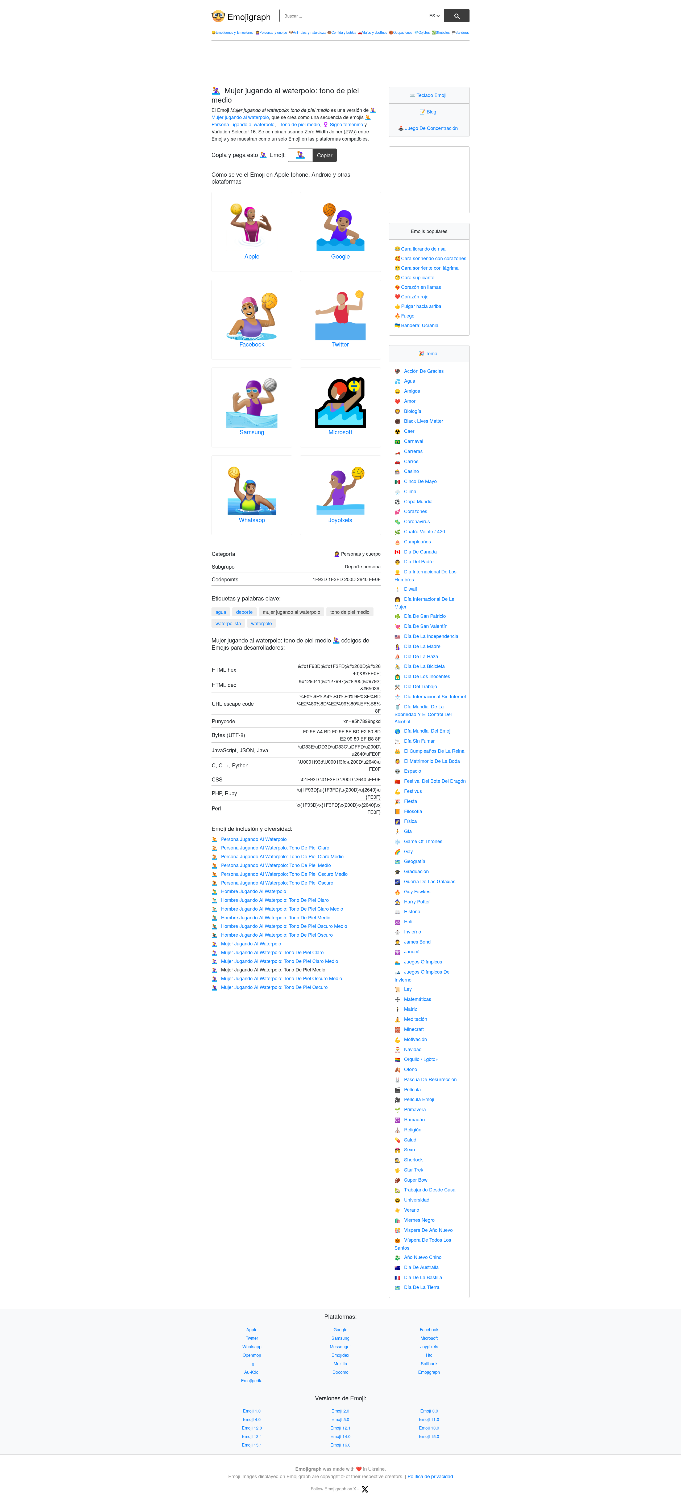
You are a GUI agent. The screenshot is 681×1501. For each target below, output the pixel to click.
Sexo (405, 1149)
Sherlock (409, 1159)
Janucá (407, 951)
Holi (403, 921)
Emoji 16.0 (340, 1445)
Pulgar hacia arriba (418, 305)
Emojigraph (249, 16)
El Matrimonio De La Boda (427, 760)
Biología (408, 410)
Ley (403, 988)
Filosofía (408, 810)
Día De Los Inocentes (422, 676)
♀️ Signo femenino (343, 124)
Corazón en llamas (418, 286)
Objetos (422, 32)
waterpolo (261, 623)
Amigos (407, 390)
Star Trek (409, 1169)
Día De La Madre (418, 645)
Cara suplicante (415, 277)
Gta (403, 830)
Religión (408, 1129)
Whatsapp (252, 519)
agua (220, 611)
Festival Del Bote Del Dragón (430, 780)
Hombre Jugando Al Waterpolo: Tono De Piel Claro (270, 899)
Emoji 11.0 (429, 1419)
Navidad (408, 1049)
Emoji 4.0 (252, 1419)
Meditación (411, 1018)
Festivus (408, 790)
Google (340, 256)
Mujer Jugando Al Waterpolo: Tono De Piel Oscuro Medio (276, 978)
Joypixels (340, 519)
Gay (404, 851)
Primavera (410, 1109)
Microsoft (340, 432)
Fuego (405, 315)
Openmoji (252, 1355)
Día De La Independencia (426, 635)
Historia (407, 911)
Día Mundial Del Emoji (423, 730)
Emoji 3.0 (429, 1411)
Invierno (408, 931)
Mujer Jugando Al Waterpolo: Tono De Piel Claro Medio (274, 960)
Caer (404, 430)
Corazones (411, 511)
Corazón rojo (412, 296)
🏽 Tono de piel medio (299, 124)
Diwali (406, 588)
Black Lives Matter (419, 420)
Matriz (406, 1008)
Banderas (460, 32)
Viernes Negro (415, 1219)
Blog (429, 111)
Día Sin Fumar (415, 740)
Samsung (252, 432)
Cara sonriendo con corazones (431, 258)
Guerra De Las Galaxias (425, 881)
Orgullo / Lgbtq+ (416, 1058)
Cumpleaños (413, 541)
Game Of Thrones (418, 841)
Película (408, 1089)
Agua (405, 380)
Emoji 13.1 (252, 1436)
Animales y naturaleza (307, 32)
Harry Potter (412, 901)
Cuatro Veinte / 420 (420, 531)
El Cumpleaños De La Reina (429, 750)
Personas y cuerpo (271, 32)
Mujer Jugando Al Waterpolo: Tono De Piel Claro (267, 952)
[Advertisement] (340, 64)
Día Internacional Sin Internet (430, 696)
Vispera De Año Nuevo (424, 1229)
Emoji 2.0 (340, 1411)
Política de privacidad (430, 1476)
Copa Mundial (414, 501)
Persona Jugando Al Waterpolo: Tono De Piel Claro (270, 847)
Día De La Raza (416, 656)
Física (406, 820)
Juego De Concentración (429, 127)
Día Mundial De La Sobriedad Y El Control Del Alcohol (423, 714)
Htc (429, 1355)
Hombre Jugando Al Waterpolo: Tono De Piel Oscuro (272, 934)
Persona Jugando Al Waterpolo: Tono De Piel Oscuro (272, 882)
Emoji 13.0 (429, 1428)
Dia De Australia (417, 1266)
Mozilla (340, 1363)
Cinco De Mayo (416, 480)
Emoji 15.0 (429, 1436)
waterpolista (228, 623)
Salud (405, 1139)
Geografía (410, 860)
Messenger (340, 1346)
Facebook (251, 344)
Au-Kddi (252, 1372)
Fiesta (406, 800)
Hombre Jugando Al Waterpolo (248, 890)
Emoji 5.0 (340, 1419)
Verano (407, 1209)
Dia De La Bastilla (418, 1277)
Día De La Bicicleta (420, 665)
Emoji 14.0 (340, 1436)
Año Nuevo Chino (418, 1256)
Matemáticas (413, 998)
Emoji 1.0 (252, 1411)
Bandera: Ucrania (417, 325)
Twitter (340, 344)
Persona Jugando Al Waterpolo (249, 838)
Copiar (325, 154)
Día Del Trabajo (416, 686)
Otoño (406, 1069)
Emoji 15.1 (252, 1445)
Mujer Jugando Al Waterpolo (246, 943)
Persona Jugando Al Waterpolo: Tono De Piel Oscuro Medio (279, 873)
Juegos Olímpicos (418, 961)
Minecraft (409, 1028)
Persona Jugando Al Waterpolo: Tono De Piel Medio (271, 864)
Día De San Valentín (421, 625)
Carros (406, 461)
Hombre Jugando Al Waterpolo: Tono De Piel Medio (270, 917)
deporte (244, 611)
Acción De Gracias (419, 370)
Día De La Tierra (417, 1286)
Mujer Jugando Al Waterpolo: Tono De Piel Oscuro (269, 986)
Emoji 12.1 (340, 1428)
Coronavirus (412, 521)
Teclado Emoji (429, 94)
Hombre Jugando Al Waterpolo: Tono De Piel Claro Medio (277, 908)
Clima (405, 491)
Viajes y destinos (372, 32)
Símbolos (440, 32)
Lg (252, 1363)
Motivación (411, 1038)
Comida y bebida (341, 32)
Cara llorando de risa (420, 248)
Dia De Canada (416, 551)
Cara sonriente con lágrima (427, 267)
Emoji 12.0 (252, 1428)
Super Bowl (412, 1179)
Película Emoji (414, 1099)
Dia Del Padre (414, 561)
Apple (251, 256)
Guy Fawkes (412, 891)
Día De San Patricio (420, 615)
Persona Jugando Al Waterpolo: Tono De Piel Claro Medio (277, 856)
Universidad (412, 1199)
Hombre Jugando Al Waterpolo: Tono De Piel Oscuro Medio (279, 925)
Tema (429, 353)
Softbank (429, 1363)
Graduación (412, 871)
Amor (405, 400)
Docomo (340, 1372)
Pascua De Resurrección (426, 1079)
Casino (407, 470)
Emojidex (340, 1355)
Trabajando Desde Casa (425, 1189)
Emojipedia (252, 1380)
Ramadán (410, 1119)
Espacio (408, 770)
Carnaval (409, 440)
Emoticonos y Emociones (232, 32)
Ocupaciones (400, 32)
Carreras (409, 450)
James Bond (413, 941)
